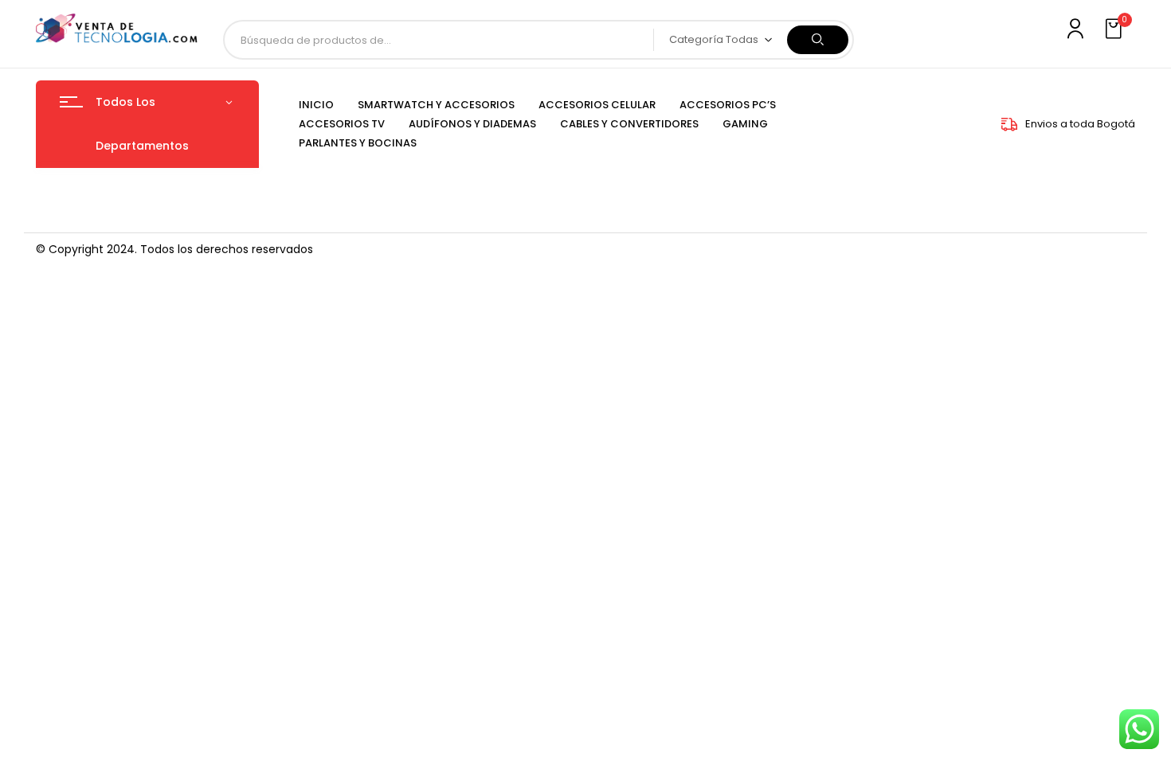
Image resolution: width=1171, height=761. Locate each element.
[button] (1115, 29)
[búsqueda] (817, 39)
